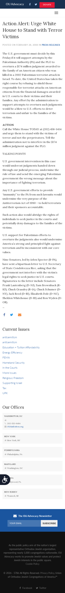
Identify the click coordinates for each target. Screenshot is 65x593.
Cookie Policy (32, 563)
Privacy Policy (47, 573)
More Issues (9, 373)
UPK (5, 393)
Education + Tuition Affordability (21, 347)
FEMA (6, 357)
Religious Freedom (13, 378)
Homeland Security (13, 362)
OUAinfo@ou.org (15, 426)
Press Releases (51, 45)
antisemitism (9, 337)
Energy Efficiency (12, 352)
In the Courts (10, 367)
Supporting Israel (12, 383)
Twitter (42, 588)
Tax (4, 388)
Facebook (27, 588)
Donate (47, 4)
